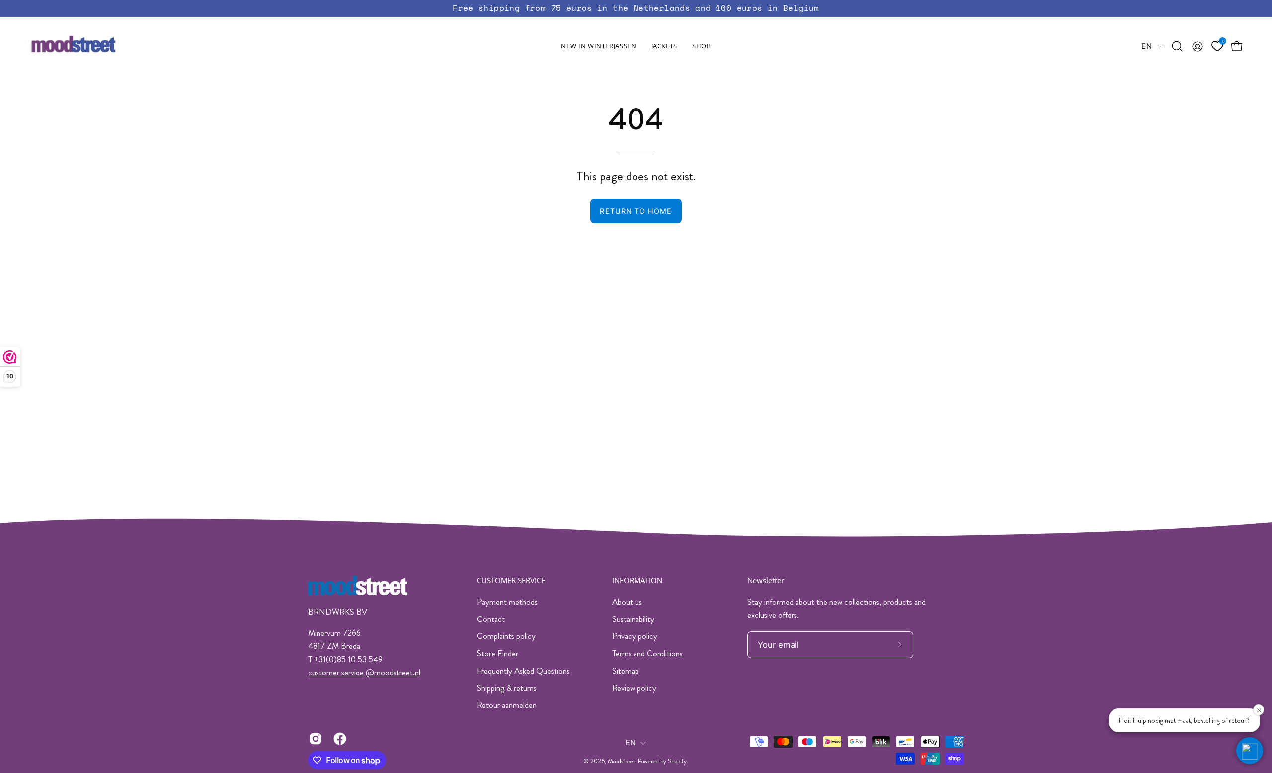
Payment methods (507, 602)
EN (1146, 46)
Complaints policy (506, 636)
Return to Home (636, 211)
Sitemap (625, 671)
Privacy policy (634, 636)
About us (627, 602)
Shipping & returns (507, 688)
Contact (491, 619)
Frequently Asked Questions (523, 671)
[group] (636, 8)
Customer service (511, 580)
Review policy (634, 688)
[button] (664, 46)
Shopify (677, 761)
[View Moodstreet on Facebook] (338, 738)
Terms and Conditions (647, 653)
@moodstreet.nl (393, 672)
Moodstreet (621, 761)
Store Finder (497, 653)
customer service (336, 672)
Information (637, 580)
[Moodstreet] (92, 46)
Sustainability (633, 619)
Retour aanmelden (507, 705)
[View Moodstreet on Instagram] (313, 738)
